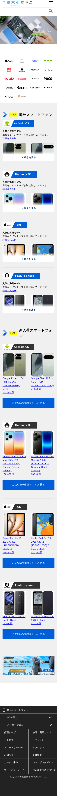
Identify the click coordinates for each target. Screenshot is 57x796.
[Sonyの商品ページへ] (48, 87)
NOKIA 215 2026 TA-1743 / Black (14, 620)
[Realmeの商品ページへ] (9, 87)
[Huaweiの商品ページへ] (9, 69)
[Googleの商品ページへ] (22, 60)
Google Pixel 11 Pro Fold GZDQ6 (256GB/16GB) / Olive (13, 385)
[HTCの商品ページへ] (48, 60)
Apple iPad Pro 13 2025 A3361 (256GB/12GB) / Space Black (41, 545)
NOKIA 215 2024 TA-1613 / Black (42, 620)
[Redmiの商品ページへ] (22, 87)
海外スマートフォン (17, 710)
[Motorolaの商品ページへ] (22, 69)
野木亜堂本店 (25, 777)
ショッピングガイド (43, 762)
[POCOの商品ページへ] (48, 78)
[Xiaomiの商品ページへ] (22, 96)
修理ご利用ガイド (42, 732)
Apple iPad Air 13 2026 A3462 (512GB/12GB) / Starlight (12, 545)
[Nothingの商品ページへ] (48, 69)
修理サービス (11, 732)
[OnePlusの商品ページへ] (22, 78)
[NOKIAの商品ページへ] (35, 69)
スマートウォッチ (13, 747)
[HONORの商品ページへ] (35, 60)
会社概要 (37, 755)
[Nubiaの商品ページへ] (9, 78)
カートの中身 (11, 762)
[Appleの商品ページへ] (9, 60)
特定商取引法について (44, 770)
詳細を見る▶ (9, 138)
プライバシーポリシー (15, 770)
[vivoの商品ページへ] (9, 96)
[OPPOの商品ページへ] (35, 78)
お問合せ (8, 755)
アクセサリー (11, 740)
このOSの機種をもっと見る (28, 403)
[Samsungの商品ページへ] (35, 87)
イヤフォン (38, 740)
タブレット (38, 747)
